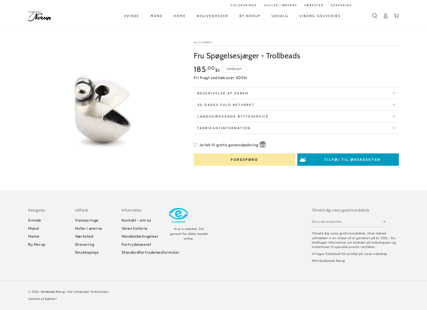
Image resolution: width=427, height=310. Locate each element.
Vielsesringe (87, 220)
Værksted (84, 236)
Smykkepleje (87, 252)
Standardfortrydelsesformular (151, 252)
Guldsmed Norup (53, 291)
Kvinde (34, 220)
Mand (33, 228)
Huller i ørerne (88, 228)
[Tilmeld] (384, 221)
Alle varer (202, 42)
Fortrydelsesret (136, 244)
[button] (374, 15)
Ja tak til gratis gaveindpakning (228, 144)
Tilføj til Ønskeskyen (352, 159)
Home (33, 236)
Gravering (84, 244)
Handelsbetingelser (140, 236)
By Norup (36, 244)
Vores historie (135, 228)
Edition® (51, 299)
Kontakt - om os (136, 220)
